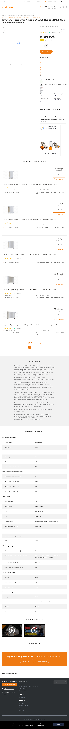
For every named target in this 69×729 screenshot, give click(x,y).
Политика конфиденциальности (28, 686)
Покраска (22, 697)
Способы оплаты (45, 109)
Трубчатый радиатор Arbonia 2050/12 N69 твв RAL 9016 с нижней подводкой (30, 254)
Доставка (56, 109)
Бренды (21, 710)
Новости (21, 684)
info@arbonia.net (51, 1)
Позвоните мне (27, 661)
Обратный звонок (9, 684)
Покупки (21, 703)
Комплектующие (50, 153)
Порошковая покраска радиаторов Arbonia (53, 127)
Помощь (22, 700)
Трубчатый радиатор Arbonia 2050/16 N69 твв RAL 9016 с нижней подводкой (30, 325)
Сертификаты (23, 688)
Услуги (21, 694)
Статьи (21, 708)
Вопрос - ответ (23, 705)
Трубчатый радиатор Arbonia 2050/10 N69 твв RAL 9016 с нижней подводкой (30, 219)
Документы (22, 691)
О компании (23, 681)
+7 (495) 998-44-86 (48, 6)
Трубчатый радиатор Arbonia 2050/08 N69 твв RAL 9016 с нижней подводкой (30, 184)
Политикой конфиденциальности (35, 725)
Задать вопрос (42, 661)
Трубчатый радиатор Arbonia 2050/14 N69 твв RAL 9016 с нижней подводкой (30, 290)
